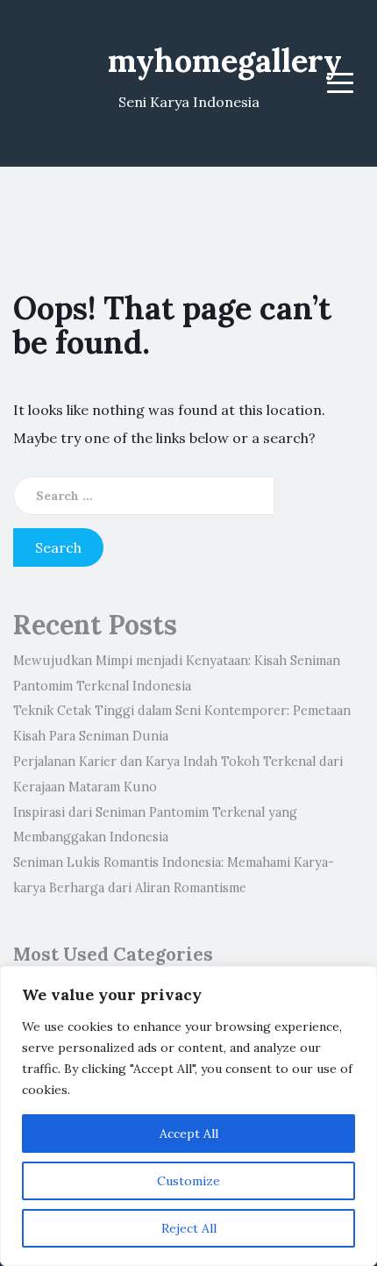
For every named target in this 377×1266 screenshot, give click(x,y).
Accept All (189, 1133)
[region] (188, 1116)
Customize (188, 1181)
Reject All (189, 1228)
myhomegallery (225, 60)
